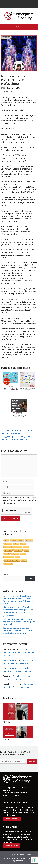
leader (17, 557)
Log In (32, 6)
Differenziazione (8, 550)
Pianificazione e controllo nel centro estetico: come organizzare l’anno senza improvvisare (18, 610)
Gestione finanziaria (9, 557)
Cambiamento (29, 540)
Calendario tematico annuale (17, 540)
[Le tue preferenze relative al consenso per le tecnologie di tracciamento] (34, 860)
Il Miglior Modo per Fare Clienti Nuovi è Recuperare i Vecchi (18, 652)
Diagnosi (26, 547)
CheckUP (23, 543)
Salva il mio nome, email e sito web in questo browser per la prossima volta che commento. (19, 500)
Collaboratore (7, 547)
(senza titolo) (8, 616)
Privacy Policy (12, 855)
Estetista (26, 550)
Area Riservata (12, 6)
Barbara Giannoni (11, 660)
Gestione (23, 553)
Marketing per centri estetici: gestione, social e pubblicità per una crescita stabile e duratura (19, 630)
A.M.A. (6, 540)
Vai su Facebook (12, 819)
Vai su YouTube (11, 845)
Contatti (23, 6)
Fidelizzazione (15, 553)
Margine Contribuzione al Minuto (12, 560)
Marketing (24, 560)
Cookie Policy (25, 855)
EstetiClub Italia (18, 550)
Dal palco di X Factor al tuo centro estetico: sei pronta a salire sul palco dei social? (19, 622)
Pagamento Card (8, 563)
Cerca (5, 575)
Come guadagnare (17, 547)
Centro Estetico (8, 543)
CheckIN (16, 543)
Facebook (7, 553)
